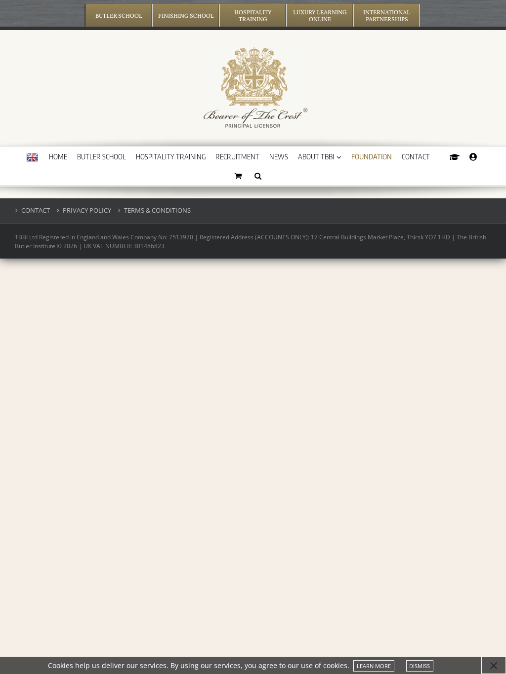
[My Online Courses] (455, 156)
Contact (35, 210)
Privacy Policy (87, 210)
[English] (32, 158)
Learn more (374, 666)
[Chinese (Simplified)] (32, 177)
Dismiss (419, 666)
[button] (257, 175)
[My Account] (473, 156)
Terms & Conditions (157, 210)
